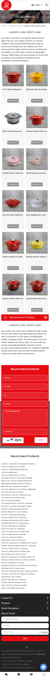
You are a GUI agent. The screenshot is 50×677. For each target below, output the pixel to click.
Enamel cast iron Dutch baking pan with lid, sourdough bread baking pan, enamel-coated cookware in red (37, 131)
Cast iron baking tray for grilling (13, 526)
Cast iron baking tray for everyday (14, 548)
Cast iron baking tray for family (13, 475)
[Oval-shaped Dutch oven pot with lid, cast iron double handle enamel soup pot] (37, 201)
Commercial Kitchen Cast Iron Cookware (16, 503)
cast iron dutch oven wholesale (15, 664)
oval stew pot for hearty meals (13, 498)
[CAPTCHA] (13, 440)
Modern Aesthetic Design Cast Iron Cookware (18, 546)
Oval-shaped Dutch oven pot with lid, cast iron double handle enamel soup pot (37, 215)
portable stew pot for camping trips (14, 523)
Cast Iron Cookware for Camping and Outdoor (19, 543)
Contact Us (7, 598)
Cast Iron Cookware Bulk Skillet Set (14, 469)
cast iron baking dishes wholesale (14, 509)
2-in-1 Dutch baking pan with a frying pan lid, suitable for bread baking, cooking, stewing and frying (13, 89)
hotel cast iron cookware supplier (14, 585)
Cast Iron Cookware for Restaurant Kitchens (18, 464)
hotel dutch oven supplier (11, 577)
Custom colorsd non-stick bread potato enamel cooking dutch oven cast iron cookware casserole (13, 257)
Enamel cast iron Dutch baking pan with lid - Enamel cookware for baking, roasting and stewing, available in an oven (13, 173)
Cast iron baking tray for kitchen (13, 534)
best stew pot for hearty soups (13, 568)
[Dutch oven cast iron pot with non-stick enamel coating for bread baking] (13, 117)
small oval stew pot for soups (12, 563)
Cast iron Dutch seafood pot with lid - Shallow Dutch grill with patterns (13, 215)
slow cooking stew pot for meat (13, 554)
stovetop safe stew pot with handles (15, 520)
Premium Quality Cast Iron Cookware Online (18, 560)
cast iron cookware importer (12, 537)
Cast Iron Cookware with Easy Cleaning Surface (19, 571)
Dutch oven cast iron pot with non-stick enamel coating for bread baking (13, 131)
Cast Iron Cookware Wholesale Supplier (16, 506)
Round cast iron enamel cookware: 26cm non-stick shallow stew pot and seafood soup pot (37, 173)
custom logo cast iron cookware (13, 579)
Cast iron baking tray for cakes (13, 467)
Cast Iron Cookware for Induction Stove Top (18, 557)
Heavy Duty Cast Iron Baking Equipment (16, 481)
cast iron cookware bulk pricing (13, 515)
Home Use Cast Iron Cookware (13, 529)
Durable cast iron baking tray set (13, 582)
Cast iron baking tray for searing (13, 517)
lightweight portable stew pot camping (16, 483)
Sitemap (20, 654)
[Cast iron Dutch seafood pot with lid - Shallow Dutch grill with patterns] (13, 201)
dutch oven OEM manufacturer (13, 588)
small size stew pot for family (12, 492)
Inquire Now (13, 100)
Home (4, 26)
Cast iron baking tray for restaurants (15, 531)
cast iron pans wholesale (11, 500)
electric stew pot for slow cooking (14, 512)
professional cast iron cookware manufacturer (19, 565)
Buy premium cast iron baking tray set (16, 495)
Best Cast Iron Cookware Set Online (14, 486)
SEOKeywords (15, 26)
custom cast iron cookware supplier (17, 660)
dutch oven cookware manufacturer (18, 667)
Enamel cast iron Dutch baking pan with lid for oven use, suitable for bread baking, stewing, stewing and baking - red (13, 298)
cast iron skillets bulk (9, 472)
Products (5, 603)
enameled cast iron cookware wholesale (16, 478)
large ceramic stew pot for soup (13, 540)
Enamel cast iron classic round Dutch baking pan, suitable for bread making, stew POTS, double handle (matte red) (37, 257)
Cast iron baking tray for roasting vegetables (18, 489)
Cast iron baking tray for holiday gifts (15, 551)
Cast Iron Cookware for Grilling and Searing (18, 574)
